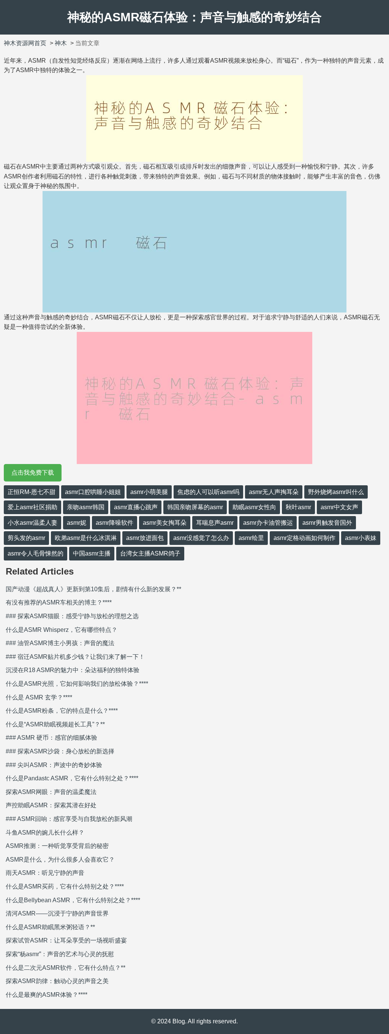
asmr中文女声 (339, 507)
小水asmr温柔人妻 (32, 522)
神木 (61, 43)
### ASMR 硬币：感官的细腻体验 (51, 737)
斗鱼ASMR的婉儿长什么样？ (45, 832)
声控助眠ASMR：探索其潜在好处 (51, 805)
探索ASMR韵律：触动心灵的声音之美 (57, 981)
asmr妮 (76, 522)
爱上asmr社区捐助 (32, 507)
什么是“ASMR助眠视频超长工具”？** (55, 724)
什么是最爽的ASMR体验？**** (46, 994)
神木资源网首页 (25, 43)
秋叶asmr (298, 507)
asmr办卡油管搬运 (268, 522)
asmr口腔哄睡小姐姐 (93, 492)
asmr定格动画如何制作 (304, 538)
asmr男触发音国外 (327, 522)
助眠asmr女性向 (254, 507)
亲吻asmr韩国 (85, 507)
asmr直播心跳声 (136, 507)
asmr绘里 (251, 538)
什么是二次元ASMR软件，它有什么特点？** (65, 968)
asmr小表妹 (360, 538)
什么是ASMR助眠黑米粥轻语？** (50, 927)
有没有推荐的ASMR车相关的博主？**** (59, 602)
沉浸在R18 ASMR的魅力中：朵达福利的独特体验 (72, 670)
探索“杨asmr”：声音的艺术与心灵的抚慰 (60, 954)
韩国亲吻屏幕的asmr (195, 507)
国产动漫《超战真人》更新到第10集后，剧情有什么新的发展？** (93, 589)
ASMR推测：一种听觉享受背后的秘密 (57, 846)
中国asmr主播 (92, 553)
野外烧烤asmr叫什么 (336, 492)
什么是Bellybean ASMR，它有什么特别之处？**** (73, 900)
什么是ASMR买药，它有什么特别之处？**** (65, 886)
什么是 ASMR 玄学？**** (39, 697)
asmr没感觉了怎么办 (201, 538)
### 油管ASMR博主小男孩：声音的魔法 (60, 643)
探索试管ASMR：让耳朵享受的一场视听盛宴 (66, 940)
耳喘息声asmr (215, 522)
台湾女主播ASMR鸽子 (150, 553)
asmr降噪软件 (114, 522)
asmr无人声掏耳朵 (274, 492)
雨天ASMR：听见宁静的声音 (45, 873)
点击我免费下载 (32, 472)
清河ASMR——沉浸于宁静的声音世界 (57, 913)
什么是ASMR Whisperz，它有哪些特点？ (61, 630)
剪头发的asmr (26, 538)
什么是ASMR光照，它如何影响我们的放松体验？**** (77, 683)
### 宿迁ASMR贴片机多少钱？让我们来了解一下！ (75, 657)
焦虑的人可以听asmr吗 (208, 492)
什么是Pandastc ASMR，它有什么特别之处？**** (72, 778)
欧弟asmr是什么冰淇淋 (86, 538)
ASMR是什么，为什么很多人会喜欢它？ (60, 859)
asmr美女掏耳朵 (165, 522)
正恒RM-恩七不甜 (31, 492)
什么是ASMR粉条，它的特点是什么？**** (62, 710)
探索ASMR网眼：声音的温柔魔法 (51, 792)
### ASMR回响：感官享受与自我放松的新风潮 (69, 819)
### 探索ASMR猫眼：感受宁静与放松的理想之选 (72, 616)
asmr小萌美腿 (149, 492)
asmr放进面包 (145, 538)
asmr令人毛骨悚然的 (35, 553)
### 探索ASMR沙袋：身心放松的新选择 (60, 751)
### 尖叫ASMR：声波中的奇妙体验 (54, 765)
